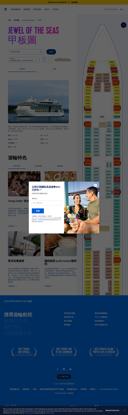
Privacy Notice (30, 413)
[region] (64, 410)
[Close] (125, 410)
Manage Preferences (112, 410)
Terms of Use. (50, 413)
